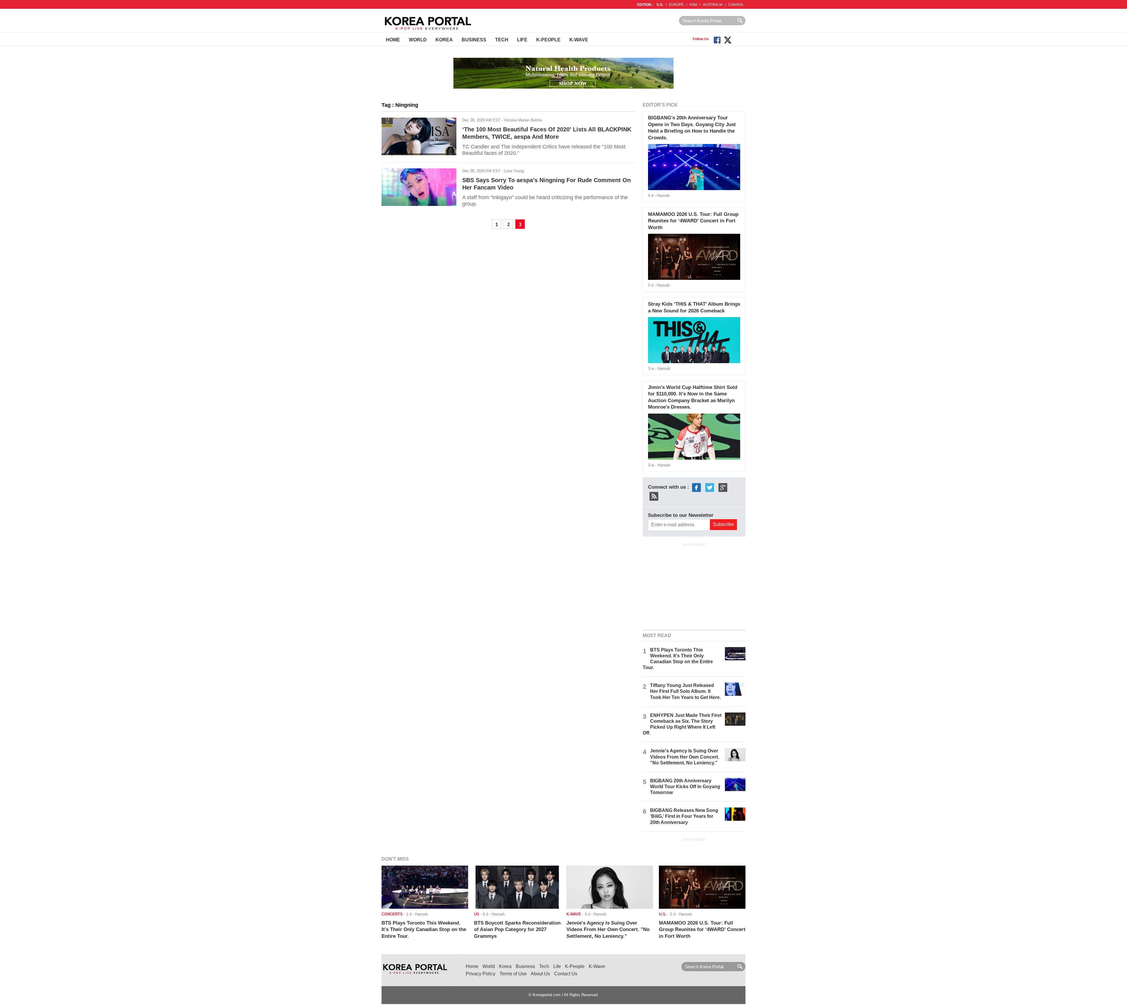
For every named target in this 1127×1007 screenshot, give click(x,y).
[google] (723, 487)
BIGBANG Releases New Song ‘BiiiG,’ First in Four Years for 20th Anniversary (684, 816)
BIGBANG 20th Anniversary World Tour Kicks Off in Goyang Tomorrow (685, 786)
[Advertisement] (694, 585)
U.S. (660, 5)
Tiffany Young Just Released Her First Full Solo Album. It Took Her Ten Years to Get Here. (685, 691)
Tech (501, 39)
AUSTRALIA (713, 5)
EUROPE (676, 5)
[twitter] (710, 487)
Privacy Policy (480, 973)
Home (393, 39)
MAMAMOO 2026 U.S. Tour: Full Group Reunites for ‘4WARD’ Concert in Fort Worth (693, 220)
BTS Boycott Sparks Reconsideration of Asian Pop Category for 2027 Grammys (517, 929)
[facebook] (696, 487)
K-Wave (578, 39)
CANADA (735, 5)
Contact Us (565, 973)
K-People (548, 39)
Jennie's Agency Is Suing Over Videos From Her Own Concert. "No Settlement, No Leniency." (684, 756)
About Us (540, 973)
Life (522, 39)
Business (474, 39)
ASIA (693, 5)
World (418, 39)
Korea (444, 39)
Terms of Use (513, 973)
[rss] (654, 496)
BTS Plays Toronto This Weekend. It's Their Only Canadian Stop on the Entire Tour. (424, 929)
